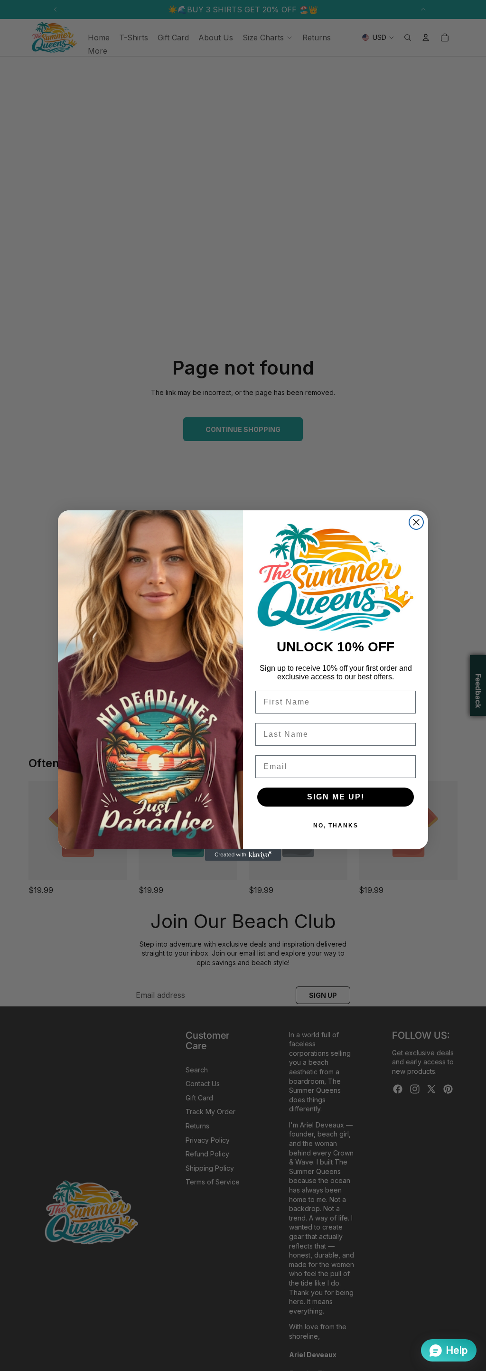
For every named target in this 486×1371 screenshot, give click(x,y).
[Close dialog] (416, 522)
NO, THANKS (335, 825)
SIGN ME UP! (335, 797)
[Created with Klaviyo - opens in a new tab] (243, 855)
